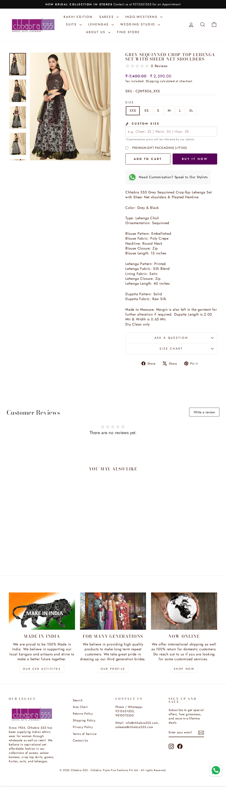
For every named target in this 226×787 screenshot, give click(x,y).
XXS (133, 110)
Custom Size (145, 124)
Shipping (152, 81)
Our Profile (113, 669)
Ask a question (171, 338)
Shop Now (184, 669)
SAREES (107, 17)
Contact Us (80, 740)
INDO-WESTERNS (142, 17)
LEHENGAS (99, 24)
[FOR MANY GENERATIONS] (113, 611)
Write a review (204, 412)
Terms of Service (85, 734)
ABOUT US (96, 32)
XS (146, 110)
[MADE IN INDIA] (42, 611)
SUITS (72, 24)
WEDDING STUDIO (138, 24)
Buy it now (195, 159)
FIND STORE (128, 32)
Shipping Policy (84, 720)
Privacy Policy (83, 727)
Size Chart (171, 348)
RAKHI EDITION (78, 17)
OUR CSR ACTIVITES (42, 669)
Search (78, 700)
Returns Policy (83, 713)
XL (191, 110)
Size (129, 102)
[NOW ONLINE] (184, 611)
